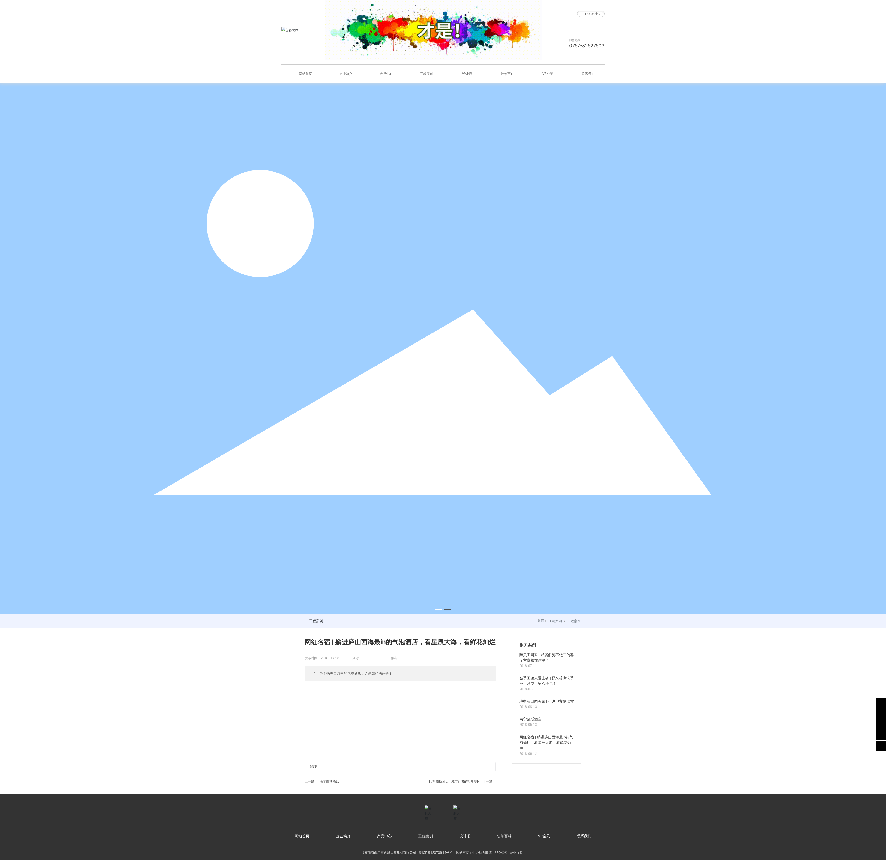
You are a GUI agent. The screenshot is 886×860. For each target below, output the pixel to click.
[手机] (881, 703)
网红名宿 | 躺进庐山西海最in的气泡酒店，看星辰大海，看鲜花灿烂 (546, 742)
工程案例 (316, 621)
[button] (438, 609)
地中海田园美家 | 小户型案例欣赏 (546, 701)
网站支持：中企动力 (470, 852)
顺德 (488, 852)
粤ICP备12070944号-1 (435, 852)
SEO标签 (500, 852)
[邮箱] (881, 724)
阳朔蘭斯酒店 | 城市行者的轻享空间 (454, 781)
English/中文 (593, 13)
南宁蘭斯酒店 (329, 781)
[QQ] (881, 713)
